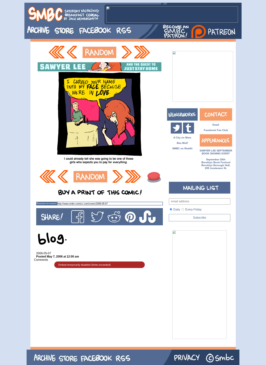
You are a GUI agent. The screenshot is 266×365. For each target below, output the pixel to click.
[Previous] (73, 52)
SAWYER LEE (208, 150)
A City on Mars (182, 137)
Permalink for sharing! (46, 203)
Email (215, 124)
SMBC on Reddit (182, 148)
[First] (56, 52)
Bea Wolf (182, 143)
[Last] (142, 52)
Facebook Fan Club (216, 130)
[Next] (126, 52)
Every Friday (193, 209)
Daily (176, 209)
